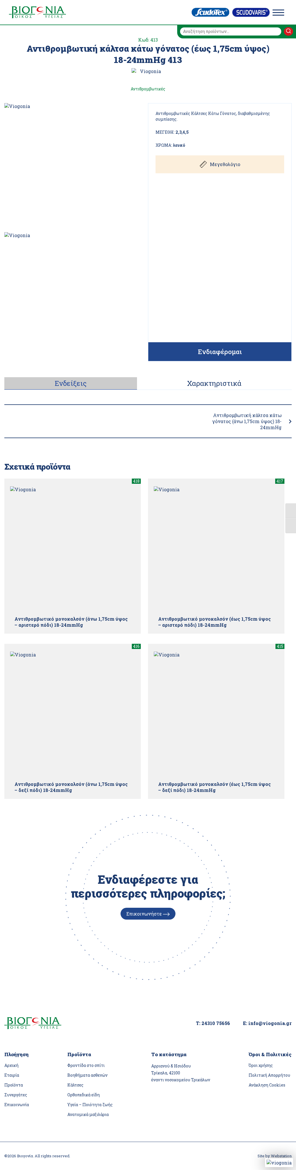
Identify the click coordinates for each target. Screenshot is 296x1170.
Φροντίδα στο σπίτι (86, 1065)
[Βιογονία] (37, 12)
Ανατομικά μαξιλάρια (88, 1114)
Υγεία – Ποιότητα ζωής (90, 1104)
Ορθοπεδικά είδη (83, 1095)
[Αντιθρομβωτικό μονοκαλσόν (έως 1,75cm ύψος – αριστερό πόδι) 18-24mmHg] (216, 548)
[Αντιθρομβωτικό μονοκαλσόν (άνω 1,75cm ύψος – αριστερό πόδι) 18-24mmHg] (72, 548)
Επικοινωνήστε (144, 914)
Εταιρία (11, 1075)
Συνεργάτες (15, 1095)
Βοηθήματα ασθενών (87, 1075)
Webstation (281, 1155)
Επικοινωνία (16, 1104)
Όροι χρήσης (261, 1065)
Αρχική (11, 1065)
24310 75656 (215, 1023)
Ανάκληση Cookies (267, 1085)
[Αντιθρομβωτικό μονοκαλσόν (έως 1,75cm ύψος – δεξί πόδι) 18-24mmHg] (216, 714)
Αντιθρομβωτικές (148, 89)
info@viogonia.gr (270, 1023)
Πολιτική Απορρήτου (269, 1075)
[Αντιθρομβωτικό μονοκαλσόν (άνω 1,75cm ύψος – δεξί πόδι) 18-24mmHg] (72, 714)
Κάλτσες (75, 1085)
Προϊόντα (13, 1085)
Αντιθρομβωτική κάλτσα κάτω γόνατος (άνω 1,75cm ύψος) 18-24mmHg (247, 421)
